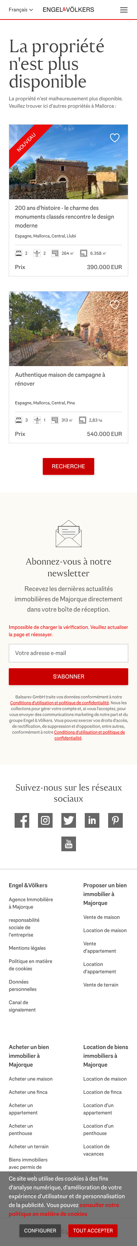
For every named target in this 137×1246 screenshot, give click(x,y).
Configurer (40, 1230)
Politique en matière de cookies (30, 965)
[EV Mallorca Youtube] (68, 844)
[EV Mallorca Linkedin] (92, 820)
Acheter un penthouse (21, 1129)
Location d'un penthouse (98, 1129)
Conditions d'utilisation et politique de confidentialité (59, 703)
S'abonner (68, 676)
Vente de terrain (100, 984)
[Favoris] (115, 138)
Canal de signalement (22, 1006)
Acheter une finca (28, 1092)
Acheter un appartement (23, 1109)
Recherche (68, 466)
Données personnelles (23, 985)
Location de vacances (96, 1150)
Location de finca (102, 1092)
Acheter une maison (31, 1078)
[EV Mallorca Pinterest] (115, 820)
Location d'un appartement (98, 1109)
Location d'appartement (99, 968)
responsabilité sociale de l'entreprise (24, 927)
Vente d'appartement (99, 947)
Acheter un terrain (29, 1146)
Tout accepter (93, 1230)
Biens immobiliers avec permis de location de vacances (28, 1170)
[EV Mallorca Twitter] (68, 820)
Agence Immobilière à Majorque (31, 903)
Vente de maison (101, 917)
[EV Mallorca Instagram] (45, 820)
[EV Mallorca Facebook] (22, 820)
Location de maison (105, 930)
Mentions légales (27, 948)
